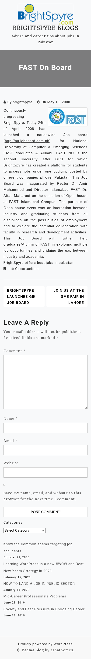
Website (11, 463)
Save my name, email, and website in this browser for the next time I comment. (42, 496)
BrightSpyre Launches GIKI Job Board (22, 296)
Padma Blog (33, 650)
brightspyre (22, 102)
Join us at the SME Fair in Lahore (68, 296)
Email (10, 440)
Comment (14, 351)
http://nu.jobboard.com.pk (27, 141)
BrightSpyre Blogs (45, 28)
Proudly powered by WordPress (45, 644)
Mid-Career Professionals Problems (35, 596)
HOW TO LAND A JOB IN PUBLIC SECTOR (39, 584)
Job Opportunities (23, 269)
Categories (13, 522)
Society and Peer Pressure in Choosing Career (44, 609)
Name (11, 418)
